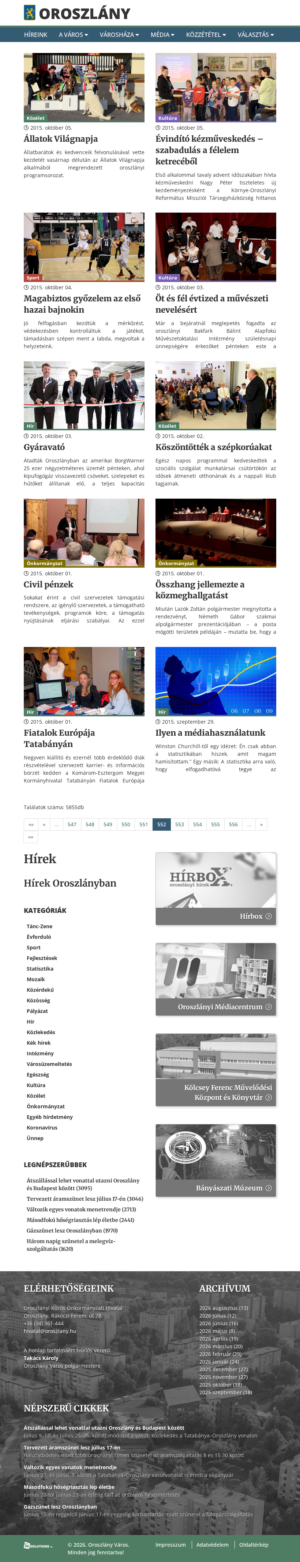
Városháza (117, 35)
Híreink (35, 35)
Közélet (36, 1095)
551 (143, 824)
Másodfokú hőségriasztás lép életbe (69, 1486)
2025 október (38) (220, 1384)
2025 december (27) (223, 1369)
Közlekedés (41, 1032)
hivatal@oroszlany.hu (50, 1330)
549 (108, 824)
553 (179, 824)
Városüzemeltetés (49, 1063)
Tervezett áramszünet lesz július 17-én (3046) (85, 1199)
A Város (72, 35)
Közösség (38, 1000)
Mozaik (36, 979)
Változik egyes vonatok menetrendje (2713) (81, 1209)
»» (30, 836)
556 (233, 824)
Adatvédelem (212, 1544)
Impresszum (170, 1544)
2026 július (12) (217, 1315)
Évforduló (39, 936)
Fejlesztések (42, 958)
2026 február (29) (220, 1353)
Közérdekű (40, 989)
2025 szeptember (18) (225, 1392)
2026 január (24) (219, 1361)
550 (125, 824)
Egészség (38, 1074)
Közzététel (204, 35)
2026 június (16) (218, 1323)
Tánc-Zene (39, 926)
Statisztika (40, 968)
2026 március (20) (221, 1346)
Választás (254, 35)
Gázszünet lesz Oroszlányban (60, 1506)
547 (72, 824)
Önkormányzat (46, 1106)
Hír (30, 1021)
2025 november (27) (223, 1377)
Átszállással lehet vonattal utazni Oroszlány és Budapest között (104, 1427)
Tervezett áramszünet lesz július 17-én (72, 1447)
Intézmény (40, 1053)
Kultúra (36, 1085)
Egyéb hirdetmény (50, 1116)
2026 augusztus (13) (223, 1307)
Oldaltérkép (254, 1544)
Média (161, 35)
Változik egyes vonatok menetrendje (70, 1467)
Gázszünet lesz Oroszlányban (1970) (72, 1230)
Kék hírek (39, 1042)
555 (215, 824)
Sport (34, 947)
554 (197, 824)
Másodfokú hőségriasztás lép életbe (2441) (80, 1220)
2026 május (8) (217, 1330)
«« (31, 824)
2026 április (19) (218, 1338)
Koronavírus (42, 1127)
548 (90, 824)
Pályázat (37, 1010)
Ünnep (35, 1138)
